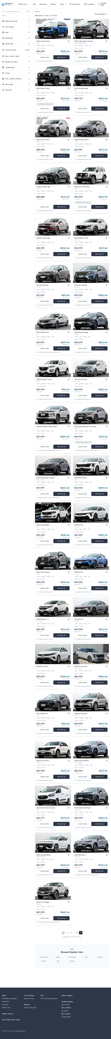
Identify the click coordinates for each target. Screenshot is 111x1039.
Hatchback (72, 957)
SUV (86, 957)
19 (77, 933)
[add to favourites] (68, 41)
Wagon (72, 961)
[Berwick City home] (7, 4)
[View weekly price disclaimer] (69, 53)
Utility (44, 961)
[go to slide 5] (56, 37)
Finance (53, 4)
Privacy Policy (20, 1031)
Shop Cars (22, 4)
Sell (34, 4)
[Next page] (80, 932)
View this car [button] (61, 57)
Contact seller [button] (44, 57)
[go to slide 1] (49, 37)
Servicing (43, 4)
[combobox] (14, 11)
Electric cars (6, 1007)
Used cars (5, 1001)
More (62, 4)
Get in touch (65, 1004)
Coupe (58, 957)
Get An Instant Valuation (49, 998)
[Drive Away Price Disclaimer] (42, 53)
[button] (28, 11)
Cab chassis (44, 957)
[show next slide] (68, 30)
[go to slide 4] (54, 37)
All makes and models (9, 998)
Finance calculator (30, 1007)
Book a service (29, 998)
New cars (5, 1004)
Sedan (100, 957)
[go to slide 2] (51, 37)
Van (58, 961)
